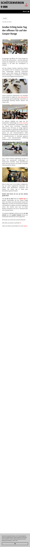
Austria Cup (22, 198)
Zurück (5, 18)
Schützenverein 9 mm (12, 5)
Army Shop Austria (23, 97)
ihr (20, 223)
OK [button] (15, 543)
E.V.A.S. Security (23, 123)
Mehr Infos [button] (15, 540)
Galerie (25, 226)
